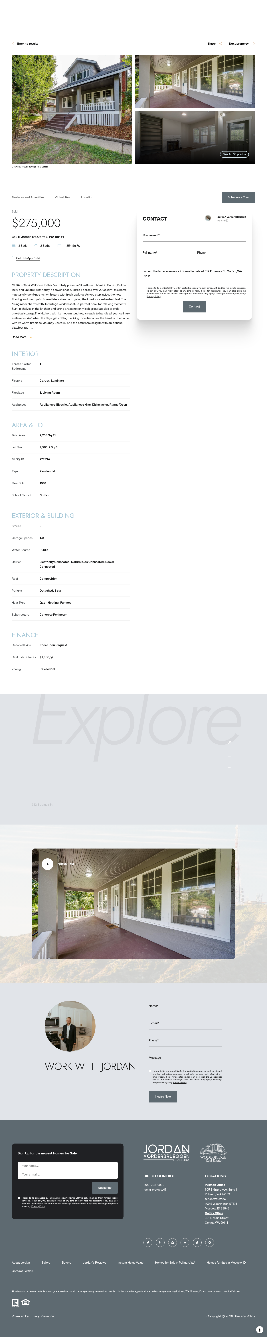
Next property (239, 43)
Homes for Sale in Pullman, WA (175, 1262)
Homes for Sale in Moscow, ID (226, 1262)
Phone (201, 252)
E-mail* (154, 1023)
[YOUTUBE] (185, 1242)
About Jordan (21, 1262)
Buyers (66, 1262)
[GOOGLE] (209, 1242)
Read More (19, 337)
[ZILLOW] (172, 1242)
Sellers (46, 1262)
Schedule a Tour (238, 197)
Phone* (154, 1040)
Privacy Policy (153, 296)
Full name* (150, 252)
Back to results (27, 43)
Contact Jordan (22, 1271)
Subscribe (105, 1187)
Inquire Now (163, 1096)
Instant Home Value (130, 1262)
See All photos (234, 154)
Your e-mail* (151, 235)
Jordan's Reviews (94, 1262)
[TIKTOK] (197, 1242)
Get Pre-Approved (28, 258)
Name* (154, 1006)
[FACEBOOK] (147, 1242)
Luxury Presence (42, 1316)
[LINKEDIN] (160, 1242)
